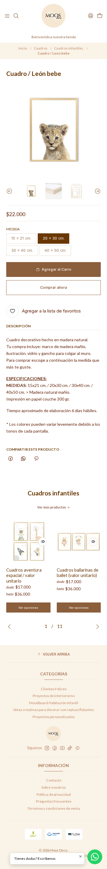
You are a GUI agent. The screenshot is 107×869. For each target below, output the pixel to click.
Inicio (22, 48)
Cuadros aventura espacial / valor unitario (24, 575)
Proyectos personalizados (54, 717)
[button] (53, 654)
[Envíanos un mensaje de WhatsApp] (94, 856)
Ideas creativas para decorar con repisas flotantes (53, 709)
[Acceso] (90, 15)
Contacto (53, 780)
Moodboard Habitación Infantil (53, 703)
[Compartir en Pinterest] (36, 458)
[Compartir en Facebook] (10, 458)
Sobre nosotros (53, 787)
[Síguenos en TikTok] (70, 748)
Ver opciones (28, 607)
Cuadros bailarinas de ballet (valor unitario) (77, 572)
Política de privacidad (54, 794)
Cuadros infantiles (68, 48)
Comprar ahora (53, 287)
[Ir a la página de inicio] (53, 16)
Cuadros (41, 48)
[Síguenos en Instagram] (47, 748)
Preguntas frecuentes (53, 801)
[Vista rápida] (42, 542)
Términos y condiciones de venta (53, 808)
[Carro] (99, 15)
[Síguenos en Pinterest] (77, 748)
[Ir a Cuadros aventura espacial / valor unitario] (28, 542)
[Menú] (7, 15)
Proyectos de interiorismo (54, 695)
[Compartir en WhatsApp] (23, 458)
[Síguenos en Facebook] (54, 748)
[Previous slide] (10, 191)
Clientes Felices (54, 689)
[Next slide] (96, 191)
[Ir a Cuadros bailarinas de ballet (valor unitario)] (79, 542)
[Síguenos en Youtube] (62, 748)
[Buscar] (16, 15)
